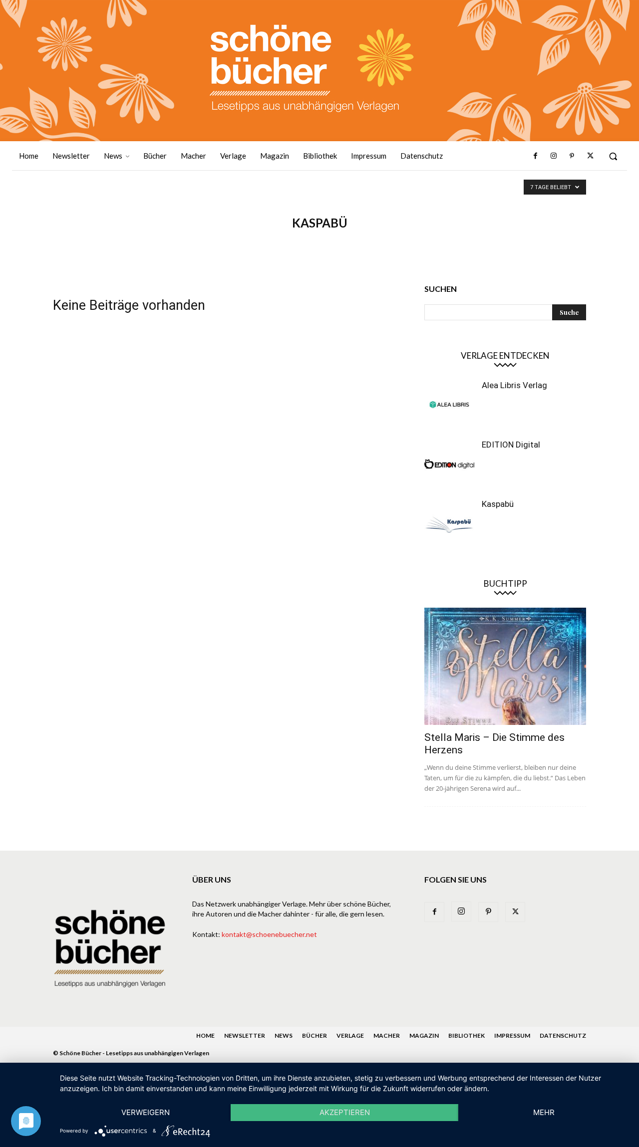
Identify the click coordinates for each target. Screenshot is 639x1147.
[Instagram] (554, 156)
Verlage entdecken (505, 355)
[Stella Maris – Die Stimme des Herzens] (505, 666)
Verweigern (145, 1112)
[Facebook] (536, 156)
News (284, 1035)
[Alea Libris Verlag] (449, 405)
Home (205, 1035)
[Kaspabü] (449, 523)
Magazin (424, 1035)
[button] (613, 156)
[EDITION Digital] (449, 464)
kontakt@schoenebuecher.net (269, 934)
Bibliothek (466, 1035)
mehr (544, 1112)
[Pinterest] (572, 156)
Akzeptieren (345, 1112)
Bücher (314, 1035)
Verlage (350, 1035)
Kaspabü (498, 504)
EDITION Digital (511, 445)
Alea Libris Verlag (514, 385)
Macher (386, 1035)
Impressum (512, 1035)
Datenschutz (563, 1035)
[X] (590, 156)
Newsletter (244, 1035)
